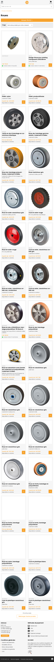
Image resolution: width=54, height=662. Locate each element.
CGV (3, 651)
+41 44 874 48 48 (5, 632)
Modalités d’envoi (7, 645)
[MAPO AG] (27, 2)
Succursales (5, 635)
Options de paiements (8, 642)
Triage (4, 25)
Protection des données (27, 659)
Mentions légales (15, 659)
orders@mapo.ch (5, 631)
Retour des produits (7, 647)
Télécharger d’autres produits (27, 616)
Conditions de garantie (8, 649)
